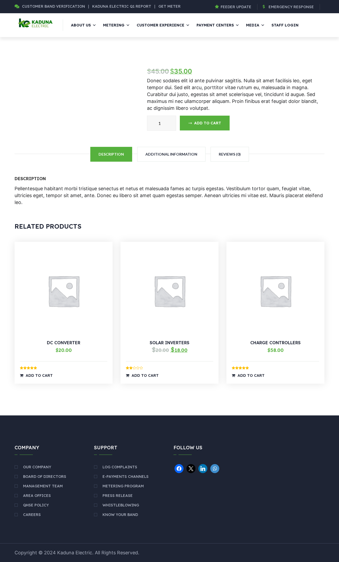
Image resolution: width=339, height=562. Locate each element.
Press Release (117, 495)
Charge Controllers (275, 342)
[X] (190, 468)
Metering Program (123, 486)
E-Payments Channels (125, 476)
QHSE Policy (36, 505)
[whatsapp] (214, 468)
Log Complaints (119, 467)
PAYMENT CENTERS (215, 25)
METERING (113, 25)
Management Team (43, 486)
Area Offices (37, 495)
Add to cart (207, 123)
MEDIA (252, 25)
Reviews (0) (230, 154)
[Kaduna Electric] (35, 22)
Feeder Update (236, 6)
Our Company (37, 467)
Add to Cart (39, 375)
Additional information (171, 154)
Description (111, 154)
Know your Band (120, 514)
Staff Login (284, 25)
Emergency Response (291, 6)
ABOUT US (81, 25)
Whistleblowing (120, 505)
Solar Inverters (169, 342)
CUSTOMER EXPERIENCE (160, 25)
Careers (32, 514)
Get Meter (169, 6)
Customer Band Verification (53, 6)
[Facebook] (179, 468)
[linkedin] (202, 468)
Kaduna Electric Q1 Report (122, 6)
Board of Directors (44, 476)
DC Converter (63, 342)
